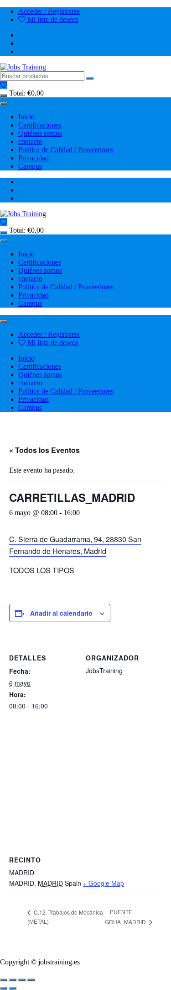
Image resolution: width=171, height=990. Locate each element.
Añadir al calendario (61, 612)
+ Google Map (103, 883)
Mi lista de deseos (52, 19)
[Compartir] (22, 980)
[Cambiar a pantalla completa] (12, 980)
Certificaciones (39, 125)
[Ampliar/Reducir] (3, 980)
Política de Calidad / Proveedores (66, 150)
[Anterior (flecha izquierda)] (3, 988)
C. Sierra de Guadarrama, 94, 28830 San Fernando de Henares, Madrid (75, 545)
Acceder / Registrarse (49, 11)
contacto (30, 141)
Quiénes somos (40, 133)
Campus (30, 166)
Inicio (26, 117)
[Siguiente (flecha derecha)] (12, 988)
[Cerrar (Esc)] (31, 980)
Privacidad (33, 158)
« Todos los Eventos (44, 450)
